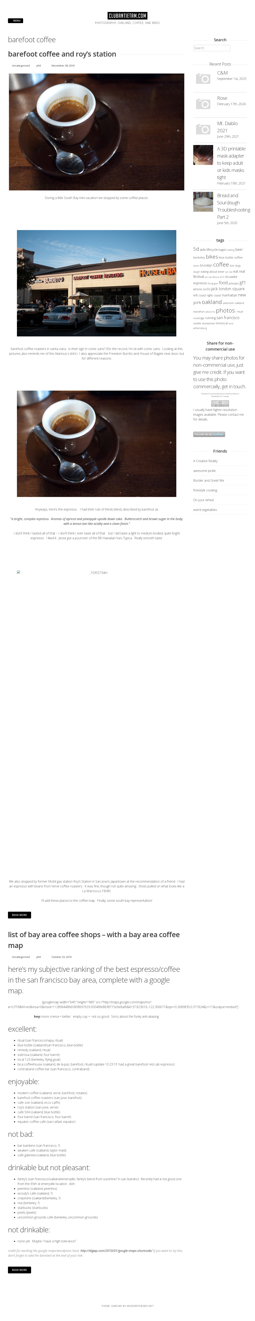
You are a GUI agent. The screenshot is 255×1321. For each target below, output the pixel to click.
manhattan (229, 295)
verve (231, 323)
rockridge (198, 318)
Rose (222, 98)
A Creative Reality (205, 461)
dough (196, 271)
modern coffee (28, 1093)
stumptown (208, 323)
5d (196, 248)
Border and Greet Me (208, 480)
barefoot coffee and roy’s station (62, 54)
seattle (197, 323)
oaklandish (228, 303)
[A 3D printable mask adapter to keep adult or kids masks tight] (203, 155)
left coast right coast (207, 295)
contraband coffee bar (34, 1069)
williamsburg (200, 328)
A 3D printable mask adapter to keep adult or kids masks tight (231, 162)
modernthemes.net (140, 1306)
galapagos (234, 283)
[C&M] (203, 79)
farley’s (22, 1179)
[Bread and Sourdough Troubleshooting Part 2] (203, 202)
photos (225, 310)
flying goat (213, 283)
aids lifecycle (209, 249)
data (232, 265)
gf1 (242, 282)
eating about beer (213, 271)
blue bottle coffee (231, 257)
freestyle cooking (205, 490)
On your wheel (203, 500)
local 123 (24, 1059)
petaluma (210, 311)
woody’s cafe (27, 1193)
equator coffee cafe (32, 1121)
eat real (228, 271)
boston (196, 265)
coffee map (87, 900)
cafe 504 (24, 1112)
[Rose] (203, 105)
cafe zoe (24, 1102)
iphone (197, 289)
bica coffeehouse (30, 1064)
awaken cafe (26, 1150)
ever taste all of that (90, 533)
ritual (21, 1040)
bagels (223, 250)
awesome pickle (204, 470)
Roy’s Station (82, 881)
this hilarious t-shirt (62, 353)
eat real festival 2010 (215, 277)
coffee (221, 264)
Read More (19, 915)
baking (231, 249)
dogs (238, 265)
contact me (236, 414)
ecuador (231, 276)
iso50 (206, 289)
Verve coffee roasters (66, 886)
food (223, 282)
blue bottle (25, 1045)
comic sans (96, 349)
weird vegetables (205, 510)
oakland (212, 302)
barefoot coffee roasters (28, 349)
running (210, 318)
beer (239, 249)
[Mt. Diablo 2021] (203, 130)
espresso (200, 283)
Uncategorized (21, 65)
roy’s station (26, 1107)
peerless (24, 1188)
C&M (222, 72)
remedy (23, 1050)
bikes (212, 256)
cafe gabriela (27, 1155)
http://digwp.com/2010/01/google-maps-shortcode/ (116, 1250)
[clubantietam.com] (127, 18)
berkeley (199, 257)
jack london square (228, 288)
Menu (17, 20)
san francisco (228, 317)
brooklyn (206, 265)
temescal (222, 323)
